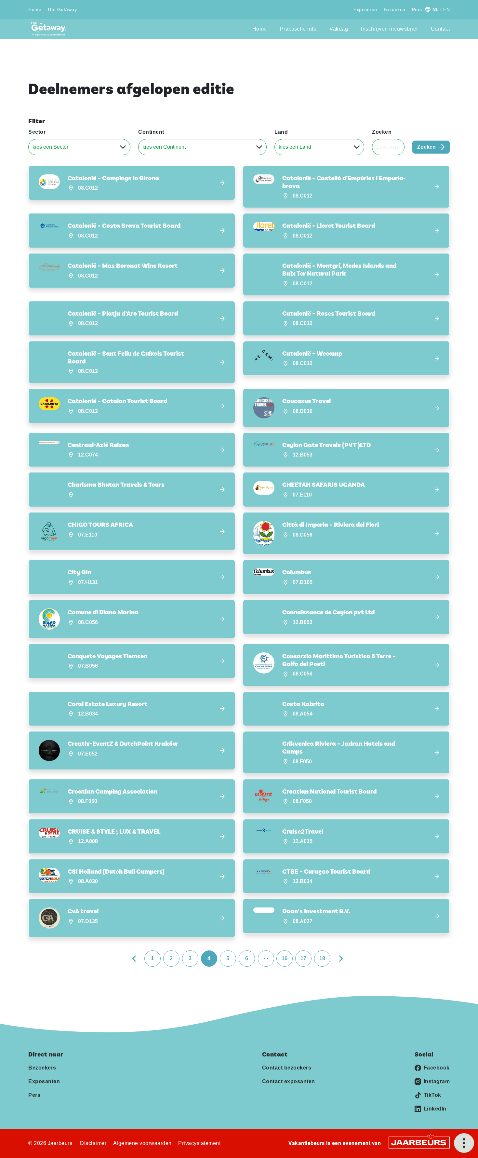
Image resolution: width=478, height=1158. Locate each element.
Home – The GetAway (52, 9)
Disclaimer (93, 1143)
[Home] (50, 28)
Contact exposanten (288, 1081)
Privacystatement (199, 1143)
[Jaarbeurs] (419, 1142)
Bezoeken (394, 9)
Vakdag (338, 29)
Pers (417, 9)
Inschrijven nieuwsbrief (389, 29)
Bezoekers (42, 1067)
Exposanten (44, 1081)
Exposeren (365, 9)
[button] (132, 183)
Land (281, 132)
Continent (151, 132)
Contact (440, 29)
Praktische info (298, 29)
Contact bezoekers (287, 1067)
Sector (37, 132)
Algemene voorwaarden (142, 1143)
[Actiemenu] (464, 1143)
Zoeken (382, 132)
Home (259, 29)
